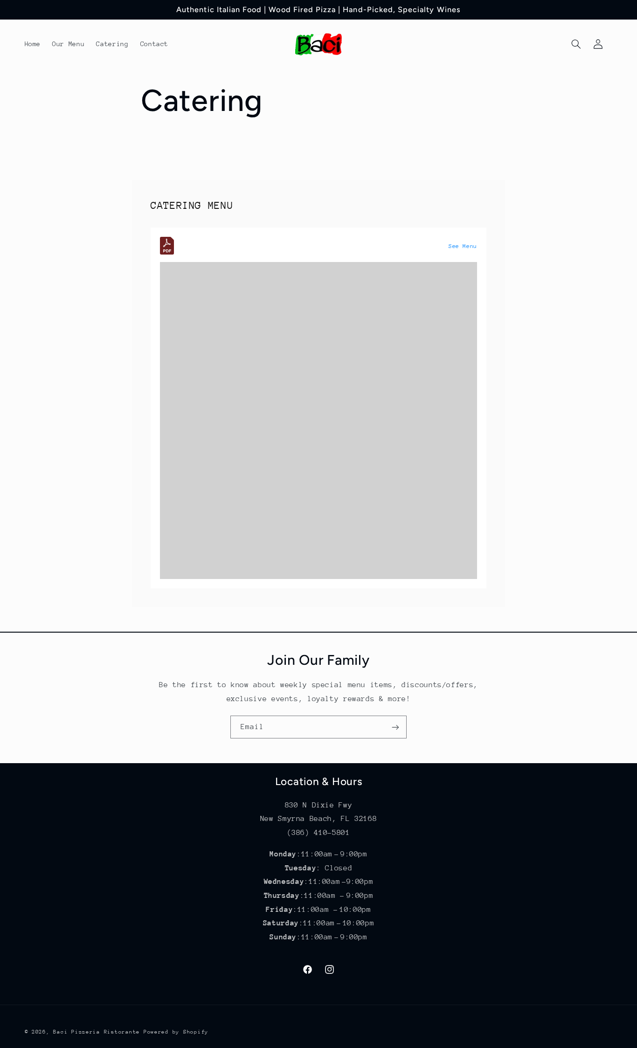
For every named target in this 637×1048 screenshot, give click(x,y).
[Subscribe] (395, 727)
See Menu (463, 246)
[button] (576, 44)
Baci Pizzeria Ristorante (96, 1032)
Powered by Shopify (176, 1032)
